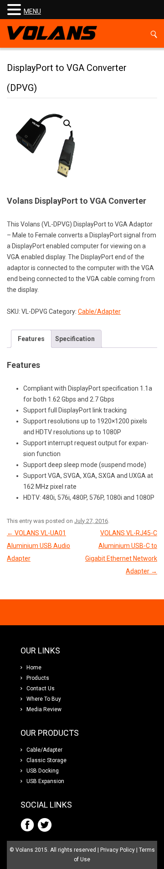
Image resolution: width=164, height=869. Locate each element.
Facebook (27, 825)
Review (44, 709)
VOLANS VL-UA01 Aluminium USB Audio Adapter (38, 545)
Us (40, 688)
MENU (32, 11)
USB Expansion (45, 781)
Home (33, 667)
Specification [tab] (75, 338)
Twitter (44, 825)
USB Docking (42, 771)
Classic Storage (46, 760)
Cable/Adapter (99, 311)
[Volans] (52, 33)
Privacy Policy (117, 850)
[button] (67, 124)
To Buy (43, 699)
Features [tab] (31, 338)
